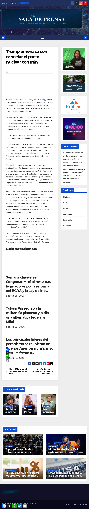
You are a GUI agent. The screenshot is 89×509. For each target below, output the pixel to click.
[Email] (29, 360)
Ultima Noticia (11, 470)
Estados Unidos (26, 99)
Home (68, 504)
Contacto (75, 504)
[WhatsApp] (29, 355)
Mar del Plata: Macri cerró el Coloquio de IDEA (18, 371)
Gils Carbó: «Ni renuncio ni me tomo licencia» (41, 371)
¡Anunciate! (83, 504)
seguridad (24, 129)
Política (9, 406)
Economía (67, 214)
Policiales (67, 226)
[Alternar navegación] (42, 37)
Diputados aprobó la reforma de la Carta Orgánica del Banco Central (22, 452)
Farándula (67, 220)
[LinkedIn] (29, 358)
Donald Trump (39, 99)
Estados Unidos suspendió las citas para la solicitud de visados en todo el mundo (65, 475)
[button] (81, 38)
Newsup (31, 503)
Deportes (67, 208)
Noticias (66, 197)
